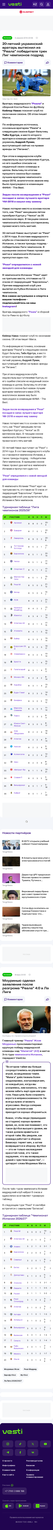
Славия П (18, 777)
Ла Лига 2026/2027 (13, 1381)
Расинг (17, 1294)
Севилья (17, 1260)
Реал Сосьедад (18, 1300)
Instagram (9, 306)
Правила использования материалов (26, 1517)
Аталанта (18, 631)
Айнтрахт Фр (19, 770)
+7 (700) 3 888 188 (14, 1491)
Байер (17, 638)
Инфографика (8, 1465)
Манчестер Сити (19, 578)
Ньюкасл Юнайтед (18, 609)
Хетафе (17, 1314)
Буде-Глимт (19, 692)
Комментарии (15, 62)
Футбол (24, 1375)
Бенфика (18, 700)
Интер (17, 592)
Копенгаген (19, 754)
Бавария (17, 530)
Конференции (32, 1470)
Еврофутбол (10, 1375)
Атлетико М (19, 623)
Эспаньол (18, 1320)
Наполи (17, 746)
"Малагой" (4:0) (29, 1051)
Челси (16, 561)
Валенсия (18, 1335)
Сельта (17, 1341)
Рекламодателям (34, 1461)
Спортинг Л (19, 569)
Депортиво (19, 1275)
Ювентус (18, 615)
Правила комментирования (34, 1476)
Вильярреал (19, 785)
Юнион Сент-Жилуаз (20, 724)
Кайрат (17, 793)
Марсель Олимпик (18, 709)
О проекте (7, 1461)
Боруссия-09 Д (20, 647)
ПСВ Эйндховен (19, 732)
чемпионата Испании (28, 1054)
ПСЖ (16, 600)
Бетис (16, 1267)
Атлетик (17, 739)
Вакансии (30, 1465)
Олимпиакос (19, 654)
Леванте (17, 1288)
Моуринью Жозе (11, 1369)
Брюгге (17, 662)
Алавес (17, 1246)
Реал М (17, 584)
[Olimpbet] (26, 12)
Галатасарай (19, 669)
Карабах (17, 685)
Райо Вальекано (19, 1347)
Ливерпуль (19, 538)
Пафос (17, 716)
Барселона (19, 554)
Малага (17, 1354)
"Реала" (36, 103)
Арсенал (18, 523)
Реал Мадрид (30, 1369)
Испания (7, 38)
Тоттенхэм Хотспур (19, 547)
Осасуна (17, 1283)
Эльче (16, 1359)
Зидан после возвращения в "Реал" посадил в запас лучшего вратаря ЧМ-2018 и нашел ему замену (26, 198)
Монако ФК (19, 677)
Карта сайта (8, 1475)
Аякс (16, 762)
